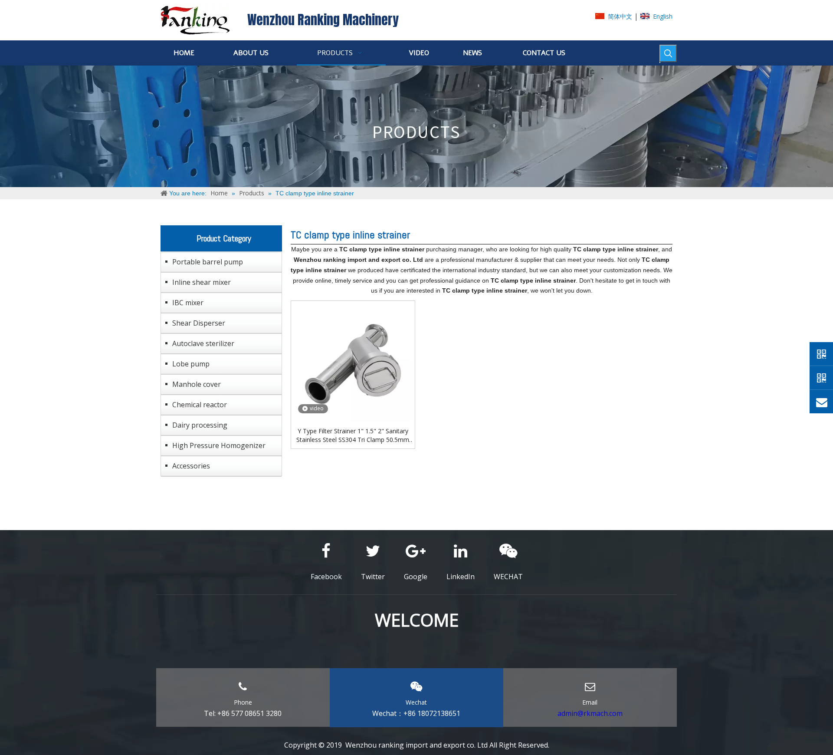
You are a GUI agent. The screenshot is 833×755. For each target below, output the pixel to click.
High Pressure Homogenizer (219, 445)
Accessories (191, 466)
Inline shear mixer (201, 282)
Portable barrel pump (207, 262)
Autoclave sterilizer (203, 343)
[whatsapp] (821, 353)
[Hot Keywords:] (668, 53)
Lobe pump (191, 364)
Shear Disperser (198, 323)
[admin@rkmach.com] (821, 401)
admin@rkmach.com (590, 713)
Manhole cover (196, 384)
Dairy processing (199, 425)
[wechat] (821, 377)
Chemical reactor (199, 404)
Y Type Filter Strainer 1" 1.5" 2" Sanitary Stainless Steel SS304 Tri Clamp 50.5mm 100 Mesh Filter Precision (352, 435)
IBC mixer (187, 302)
